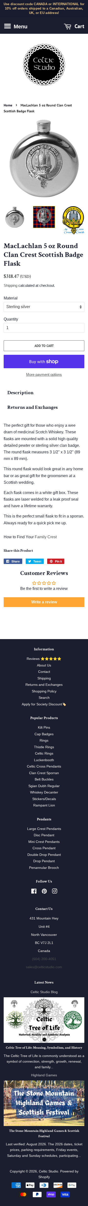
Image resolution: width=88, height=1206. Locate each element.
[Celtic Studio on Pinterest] (44, 892)
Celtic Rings (44, 753)
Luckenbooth (44, 760)
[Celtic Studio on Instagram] (54, 892)
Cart (78, 26)
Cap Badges (44, 734)
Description (20, 392)
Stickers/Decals (44, 799)
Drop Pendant (44, 861)
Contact (44, 672)
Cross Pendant (44, 848)
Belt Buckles (44, 779)
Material (11, 298)
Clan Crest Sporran (44, 773)
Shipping (10, 285)
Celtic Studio (48, 1171)
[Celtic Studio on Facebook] (34, 892)
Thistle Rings (44, 747)
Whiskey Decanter (44, 792)
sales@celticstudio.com (44, 967)
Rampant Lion (44, 805)
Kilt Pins (44, 727)
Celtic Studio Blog (44, 992)
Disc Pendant (44, 835)
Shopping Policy (44, 691)
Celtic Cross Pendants (44, 766)
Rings (44, 740)
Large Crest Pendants (44, 829)
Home (8, 105)
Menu (19, 26)
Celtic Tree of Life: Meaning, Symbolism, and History (44, 1047)
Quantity (11, 319)
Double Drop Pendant (44, 855)
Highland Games (44, 1075)
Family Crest (46, 537)
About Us (44, 665)
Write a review (44, 602)
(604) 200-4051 (44, 959)
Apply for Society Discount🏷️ (44, 704)
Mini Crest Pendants (44, 842)
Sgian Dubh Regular (44, 786)
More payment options (44, 374)
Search (44, 698)
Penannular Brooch (44, 868)
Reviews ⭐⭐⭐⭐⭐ (44, 659)
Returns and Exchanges (32, 407)
